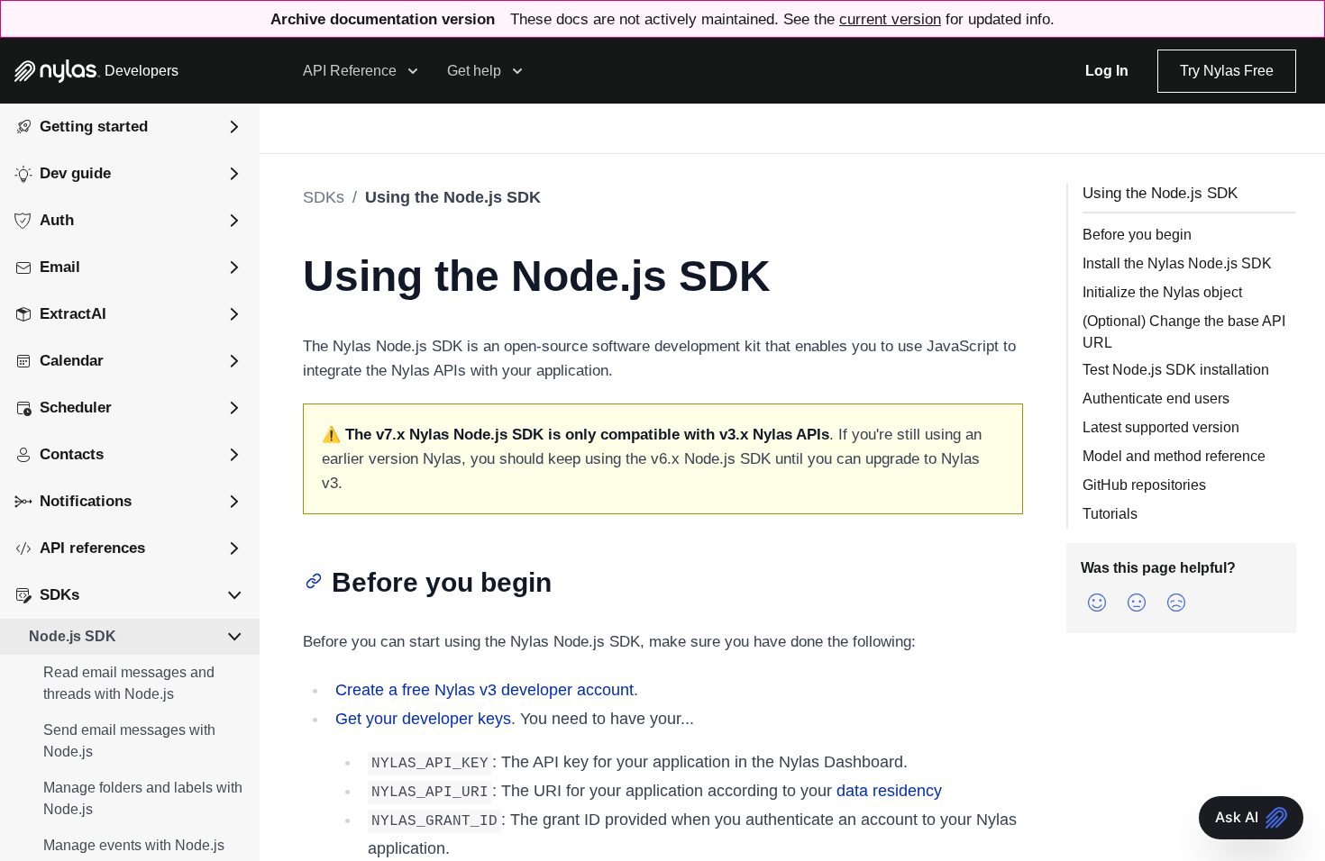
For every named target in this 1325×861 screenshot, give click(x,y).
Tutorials (1110, 513)
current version (890, 19)
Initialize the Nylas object (1162, 292)
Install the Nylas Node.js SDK (1177, 263)
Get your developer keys (423, 719)
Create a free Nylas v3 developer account (484, 690)
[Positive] (1097, 602)
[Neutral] (1136, 602)
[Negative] (1176, 602)
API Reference (350, 70)
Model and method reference (1174, 456)
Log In (1107, 70)
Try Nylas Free (1227, 70)
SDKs (323, 197)
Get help (474, 70)
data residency (889, 791)
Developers (141, 70)
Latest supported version (1161, 427)
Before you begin (1137, 234)
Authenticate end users (1156, 398)
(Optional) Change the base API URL (1184, 331)
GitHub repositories (1144, 485)
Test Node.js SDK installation (1176, 369)
